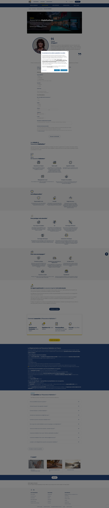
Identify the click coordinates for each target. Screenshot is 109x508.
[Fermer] (67, 52)
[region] (55, 62)
